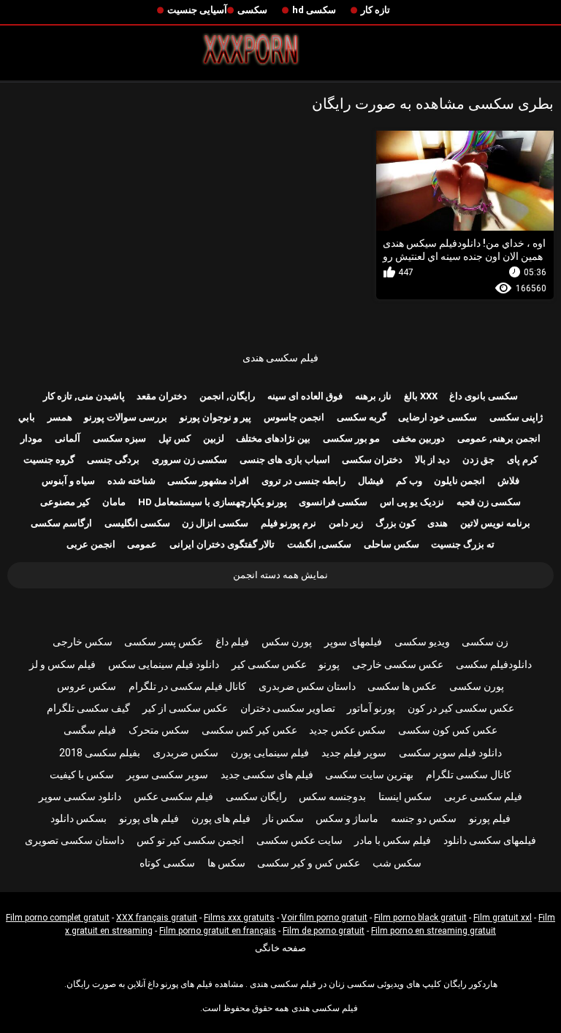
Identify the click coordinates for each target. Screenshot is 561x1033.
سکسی (252, 9)
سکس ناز (283, 818)
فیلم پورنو (490, 818)
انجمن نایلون (459, 480)
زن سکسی (485, 642)
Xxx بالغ (421, 396)
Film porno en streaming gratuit (433, 931)
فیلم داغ (232, 642)
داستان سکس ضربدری (307, 686)
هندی (437, 523)
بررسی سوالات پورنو (125, 417)
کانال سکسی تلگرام (468, 774)
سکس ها (226, 863)
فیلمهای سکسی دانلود (489, 840)
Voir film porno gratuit (324, 918)
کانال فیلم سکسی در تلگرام (187, 686)
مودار (31, 438)
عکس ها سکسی (402, 686)
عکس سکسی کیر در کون (461, 708)
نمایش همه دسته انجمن (280, 574)
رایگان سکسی (256, 796)
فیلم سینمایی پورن (270, 753)
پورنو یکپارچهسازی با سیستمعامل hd (212, 501)
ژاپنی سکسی (516, 417)
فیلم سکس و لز (62, 664)
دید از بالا (432, 459)
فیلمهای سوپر (353, 642)
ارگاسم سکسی (61, 523)
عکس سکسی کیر (269, 664)
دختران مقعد (162, 396)
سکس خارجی (82, 642)
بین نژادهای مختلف (273, 438)
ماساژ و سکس (347, 818)
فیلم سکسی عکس (173, 796)
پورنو (329, 664)
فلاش (508, 480)
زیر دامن (346, 523)
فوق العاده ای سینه (305, 396)
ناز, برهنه (373, 396)
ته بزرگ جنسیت (463, 544)
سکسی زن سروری (189, 459)
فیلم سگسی (90, 730)
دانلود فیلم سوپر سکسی (450, 753)
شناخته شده (131, 480)
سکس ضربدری (185, 753)
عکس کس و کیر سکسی (308, 863)
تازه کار (375, 9)
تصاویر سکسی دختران (287, 708)
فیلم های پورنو (149, 818)
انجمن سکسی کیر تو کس (190, 840)
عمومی (142, 544)
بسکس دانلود (78, 818)
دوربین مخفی (418, 438)
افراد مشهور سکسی (208, 480)
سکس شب (397, 863)
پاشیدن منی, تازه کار (84, 396)
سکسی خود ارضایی (437, 417)
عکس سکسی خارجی (397, 664)
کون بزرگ (395, 523)
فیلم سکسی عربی (483, 796)
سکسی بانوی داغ (483, 396)
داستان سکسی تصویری (74, 840)
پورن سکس (287, 642)
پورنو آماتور (371, 708)
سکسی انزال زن (215, 523)
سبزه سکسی (119, 438)
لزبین (213, 438)
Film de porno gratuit (324, 931)
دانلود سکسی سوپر (80, 796)
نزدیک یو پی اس (412, 501)
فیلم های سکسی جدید (267, 774)
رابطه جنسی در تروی (304, 480)
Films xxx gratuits (239, 918)
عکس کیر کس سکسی (249, 730)
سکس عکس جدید (347, 730)
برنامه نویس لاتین (495, 523)
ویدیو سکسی (422, 642)
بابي (26, 417)
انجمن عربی (90, 544)
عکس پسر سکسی (163, 642)
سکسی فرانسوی (333, 501)
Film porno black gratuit (420, 918)
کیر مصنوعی (65, 501)
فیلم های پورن (221, 818)
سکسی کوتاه (167, 863)
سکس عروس (86, 686)
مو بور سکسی (351, 438)
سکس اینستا (405, 796)
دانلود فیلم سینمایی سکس (163, 664)
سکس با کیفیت (82, 774)
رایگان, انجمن (227, 396)
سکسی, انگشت (319, 544)
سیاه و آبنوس (68, 480)
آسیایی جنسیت (197, 9)
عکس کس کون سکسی (447, 730)
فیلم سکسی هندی (280, 358)
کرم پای (522, 459)
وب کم (409, 480)
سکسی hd (314, 9)
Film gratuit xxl (502, 918)
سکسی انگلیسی (137, 523)
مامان (114, 501)
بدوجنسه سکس (332, 796)
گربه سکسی (361, 417)
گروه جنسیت (49, 459)
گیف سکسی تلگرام (88, 708)
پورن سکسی (476, 686)
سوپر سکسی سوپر (167, 774)
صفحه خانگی (280, 947)
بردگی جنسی (113, 459)
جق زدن (478, 459)
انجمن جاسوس (294, 417)
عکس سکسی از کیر (185, 708)
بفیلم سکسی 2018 (99, 753)
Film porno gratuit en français (217, 931)
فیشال (370, 480)
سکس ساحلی (391, 544)
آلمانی (67, 438)
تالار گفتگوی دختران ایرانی (222, 544)
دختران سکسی (372, 459)
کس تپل (175, 438)
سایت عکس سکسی (299, 840)
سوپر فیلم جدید (353, 753)
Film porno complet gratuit (58, 918)
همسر (59, 417)
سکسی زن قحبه (489, 501)
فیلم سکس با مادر (392, 840)
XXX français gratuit (156, 918)
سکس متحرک (159, 730)
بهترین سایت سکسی (369, 774)
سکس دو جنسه (424, 818)
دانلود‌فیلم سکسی (494, 664)
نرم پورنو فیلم (288, 523)
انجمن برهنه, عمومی (499, 438)
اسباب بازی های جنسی (285, 459)
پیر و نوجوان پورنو (215, 417)
